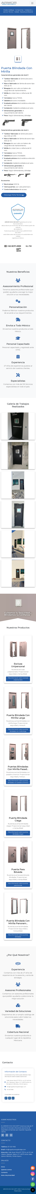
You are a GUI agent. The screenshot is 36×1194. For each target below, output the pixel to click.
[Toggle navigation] (32, 3)
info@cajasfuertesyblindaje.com (16, 1086)
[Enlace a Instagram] (9, 1098)
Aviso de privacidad (8, 1175)
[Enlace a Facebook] (6, 1098)
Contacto (4, 1172)
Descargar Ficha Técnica (13, 195)
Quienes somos (6, 1169)
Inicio (3, 1167)
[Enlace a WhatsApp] (13, 1098)
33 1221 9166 (10, 1089)
